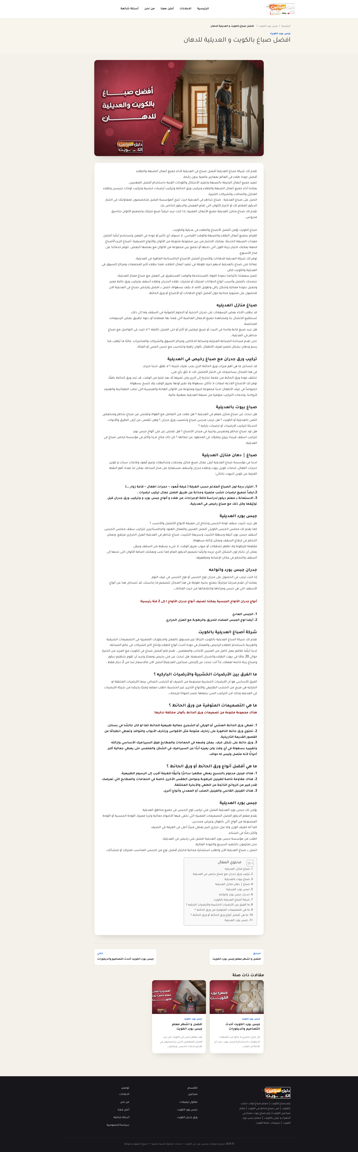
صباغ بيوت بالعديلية (237, 879)
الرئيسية (203, 8)
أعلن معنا (167, 8)
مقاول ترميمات (188, 1102)
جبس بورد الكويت (268, 26)
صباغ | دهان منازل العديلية (232, 884)
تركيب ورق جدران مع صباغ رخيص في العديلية (221, 874)
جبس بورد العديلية (238, 889)
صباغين (192, 1094)
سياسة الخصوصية (118, 1125)
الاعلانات (185, 8)
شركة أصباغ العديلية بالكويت (232, 900)
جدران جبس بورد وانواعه (234, 894)
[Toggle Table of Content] (248, 863)
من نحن (149, 8)
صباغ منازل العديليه (237, 869)
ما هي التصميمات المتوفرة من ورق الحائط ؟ (222, 910)
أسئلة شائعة (130, 8)
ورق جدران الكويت (187, 1117)
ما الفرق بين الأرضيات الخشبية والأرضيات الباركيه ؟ (218, 905)
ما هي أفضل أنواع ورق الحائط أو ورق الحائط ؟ (219, 915)
